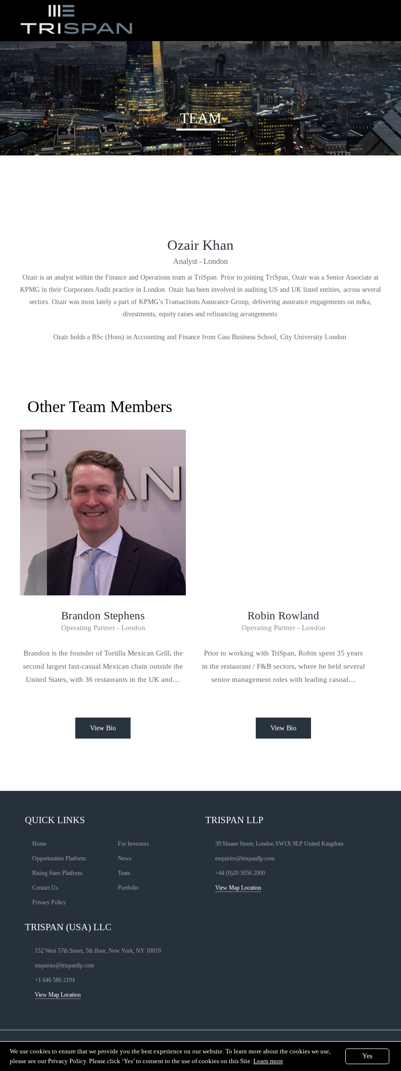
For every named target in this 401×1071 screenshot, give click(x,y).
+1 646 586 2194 (55, 980)
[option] (103, 604)
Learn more (268, 1061)
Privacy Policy (49, 902)
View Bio (103, 728)
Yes (367, 1056)
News (125, 858)
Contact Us (45, 887)
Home (39, 843)
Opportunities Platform (59, 858)
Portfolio (128, 887)
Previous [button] (30, 514)
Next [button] (356, 514)
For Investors (133, 843)
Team (124, 873)
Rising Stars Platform (57, 873)
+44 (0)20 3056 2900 (240, 873)
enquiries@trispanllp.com (244, 858)
